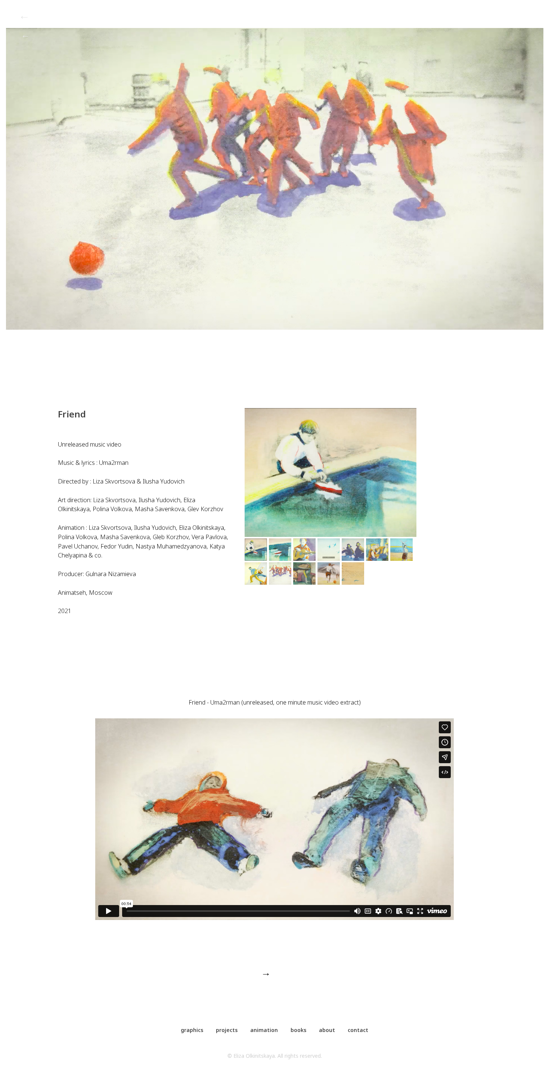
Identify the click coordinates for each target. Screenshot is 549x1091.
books (298, 1030)
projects (227, 1030)
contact (358, 1030)
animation (264, 1030)
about (327, 1030)
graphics (192, 1030)
